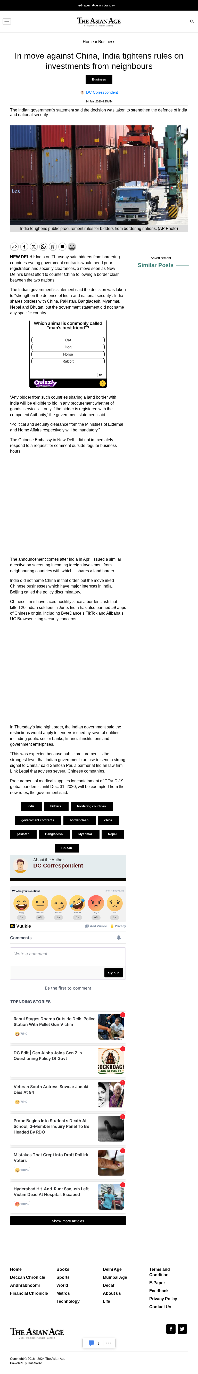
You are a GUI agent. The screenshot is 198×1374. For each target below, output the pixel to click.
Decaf (108, 1285)
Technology (68, 1301)
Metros (63, 1293)
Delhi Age (112, 1269)
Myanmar (85, 834)
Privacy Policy (163, 1299)
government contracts (38, 820)
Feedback (159, 1291)
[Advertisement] (68, 505)
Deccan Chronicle (27, 1277)
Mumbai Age (115, 1277)
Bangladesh (54, 834)
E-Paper (157, 1283)
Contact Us (160, 1307)
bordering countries (92, 806)
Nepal (112, 834)
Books (62, 1269)
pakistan (23, 834)
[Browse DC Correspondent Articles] (20, 865)
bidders (56, 806)
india (31, 806)
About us (112, 1293)
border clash (79, 820)
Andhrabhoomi (25, 1285)
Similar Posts (156, 265)
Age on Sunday (103, 5)
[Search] (192, 22)
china (108, 820)
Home (16, 1269)
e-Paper (84, 5)
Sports (63, 1277)
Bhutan (67, 848)
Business (99, 79)
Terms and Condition (159, 1272)
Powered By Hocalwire (26, 1363)
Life (106, 1301)
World (62, 1285)
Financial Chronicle (29, 1293)
